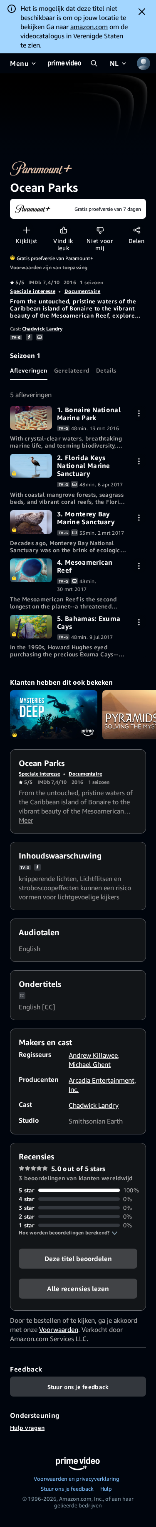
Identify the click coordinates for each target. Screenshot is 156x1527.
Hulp (106, 1488)
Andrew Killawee (93, 1055)
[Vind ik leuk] (63, 230)
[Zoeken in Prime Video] (94, 63)
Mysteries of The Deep (53, 714)
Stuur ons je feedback (67, 1488)
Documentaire (82, 291)
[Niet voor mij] (100, 230)
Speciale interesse (32, 291)
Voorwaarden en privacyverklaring (76, 1478)
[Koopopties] (138, 413)
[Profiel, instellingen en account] (143, 63)
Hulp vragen (27, 1427)
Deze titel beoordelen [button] (78, 1258)
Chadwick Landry (42, 328)
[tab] (28, 370)
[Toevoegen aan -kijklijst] (26, 230)
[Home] (64, 63)
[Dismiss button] (142, 12)
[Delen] (136, 230)
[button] (68, 1232)
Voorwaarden (58, 1329)
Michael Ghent (90, 1064)
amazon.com (89, 27)
